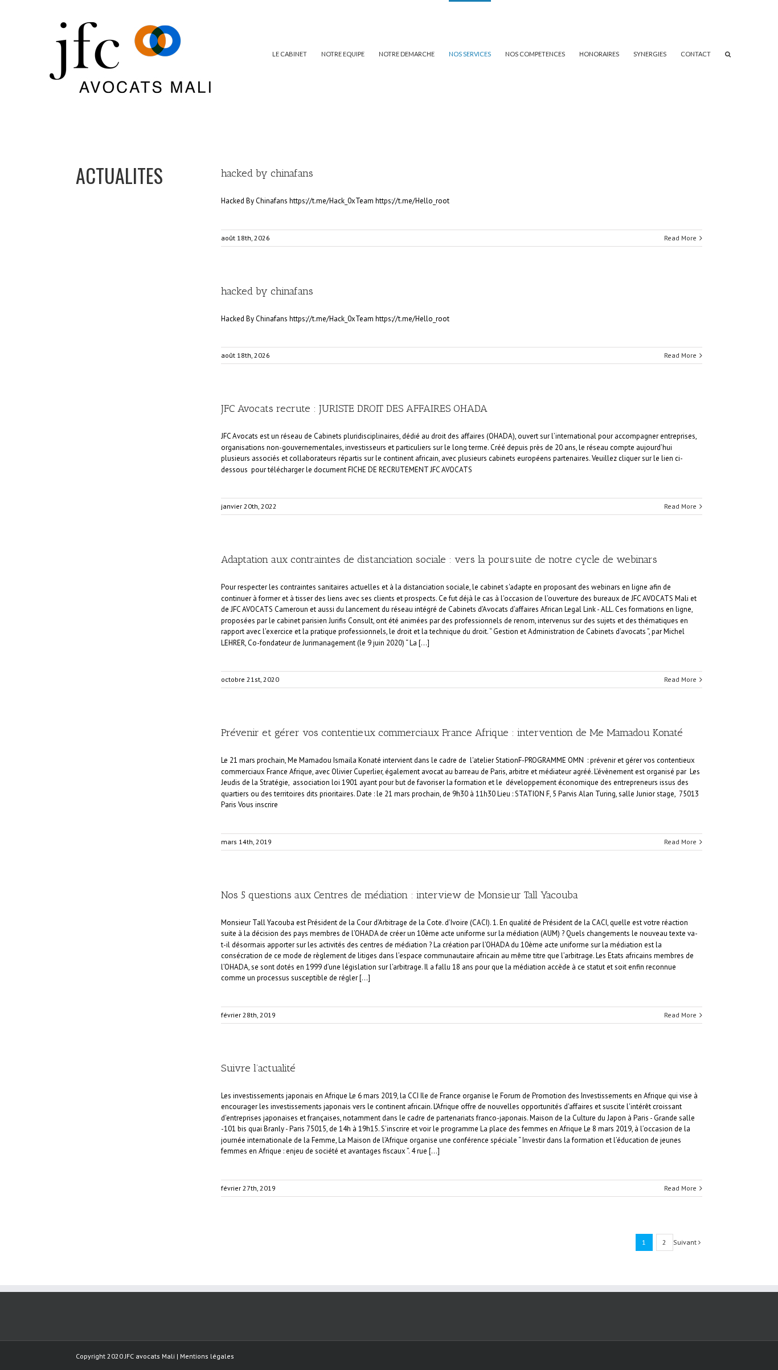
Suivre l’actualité (258, 1068)
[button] (728, 52)
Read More (680, 238)
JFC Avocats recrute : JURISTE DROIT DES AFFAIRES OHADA (354, 408)
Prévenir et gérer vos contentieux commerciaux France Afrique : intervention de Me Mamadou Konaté (452, 732)
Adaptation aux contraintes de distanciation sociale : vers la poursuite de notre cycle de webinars (439, 559)
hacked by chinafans (267, 173)
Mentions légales (207, 1356)
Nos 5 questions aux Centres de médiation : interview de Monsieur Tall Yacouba (399, 895)
